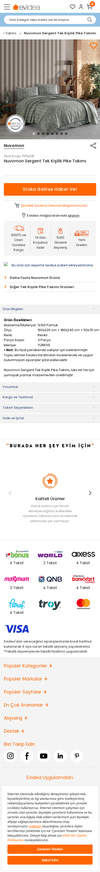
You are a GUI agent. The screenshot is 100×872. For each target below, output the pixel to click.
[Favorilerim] (73, 7)
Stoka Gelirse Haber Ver (50, 189)
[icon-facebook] (27, 756)
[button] (34, 133)
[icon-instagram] (10, 756)
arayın (73, 215)
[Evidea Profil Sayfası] (81, 7)
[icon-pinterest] (77, 756)
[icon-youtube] (43, 756)
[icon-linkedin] (60, 756)
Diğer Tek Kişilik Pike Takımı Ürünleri (42, 287)
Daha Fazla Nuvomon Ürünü (35, 277)
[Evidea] (26, 7)
